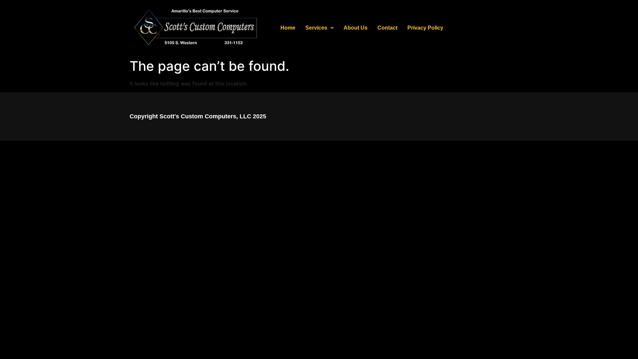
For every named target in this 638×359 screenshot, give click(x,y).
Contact (387, 28)
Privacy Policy (425, 28)
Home (287, 28)
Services (316, 28)
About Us (356, 28)
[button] (319, 28)
